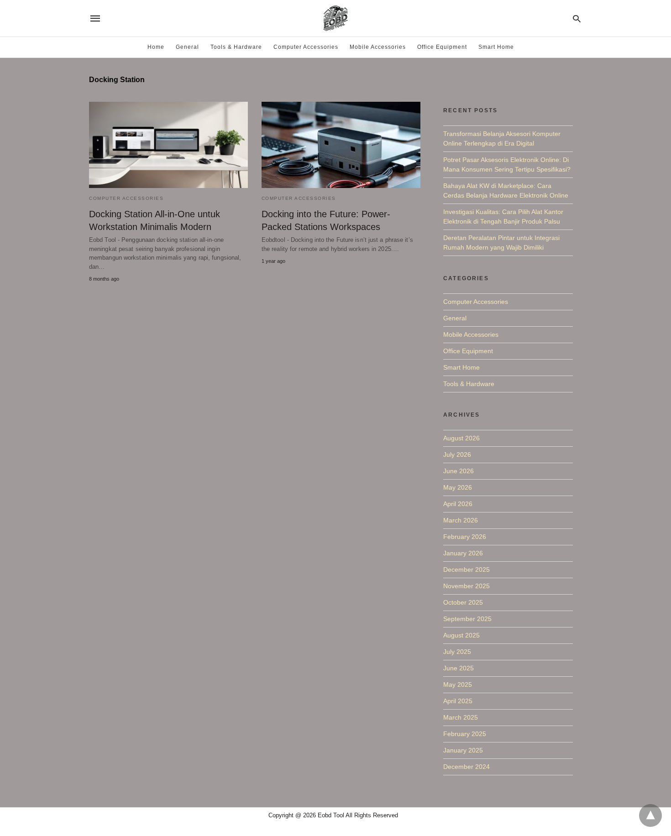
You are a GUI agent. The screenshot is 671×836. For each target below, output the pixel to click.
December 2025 (466, 569)
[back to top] (650, 815)
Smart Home (496, 47)
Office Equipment (442, 47)
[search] (576, 18)
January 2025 (463, 750)
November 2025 (466, 586)
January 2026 (463, 553)
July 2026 (457, 454)
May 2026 (457, 487)
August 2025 (461, 635)
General (187, 47)
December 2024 (466, 766)
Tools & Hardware (236, 47)
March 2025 (460, 717)
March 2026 (460, 520)
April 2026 (457, 503)
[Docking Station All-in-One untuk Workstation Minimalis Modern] (168, 145)
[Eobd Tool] (335, 18)
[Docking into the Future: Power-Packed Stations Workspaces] (341, 145)
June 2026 (458, 471)
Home (155, 47)
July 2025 (457, 651)
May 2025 (457, 684)
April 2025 (457, 701)
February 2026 (464, 536)
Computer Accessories (305, 47)
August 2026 (461, 438)
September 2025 (467, 618)
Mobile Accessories (378, 47)
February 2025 (464, 733)
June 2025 (458, 668)
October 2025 (463, 602)
